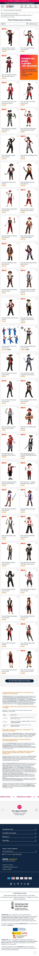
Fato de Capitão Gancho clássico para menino (9, 482)
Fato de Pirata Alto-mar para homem (28, 617)
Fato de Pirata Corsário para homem (8, 590)
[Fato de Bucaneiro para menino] (10, 525)
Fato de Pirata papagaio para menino (9, 129)
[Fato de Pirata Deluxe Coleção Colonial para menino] (29, 307)
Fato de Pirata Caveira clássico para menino (27, 209)
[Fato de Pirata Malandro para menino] (10, 389)
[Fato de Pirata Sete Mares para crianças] (10, 279)
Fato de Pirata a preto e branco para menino (9, 427)
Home (2, 13)
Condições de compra (7, 897)
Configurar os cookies (32, 897)
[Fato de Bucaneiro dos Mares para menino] (29, 225)
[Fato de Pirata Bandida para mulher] (29, 632)
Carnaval (4, 745)
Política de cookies (22, 895)
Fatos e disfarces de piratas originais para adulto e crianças (16, 15)
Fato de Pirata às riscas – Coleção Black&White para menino (28, 455)
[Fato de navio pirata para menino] (29, 416)
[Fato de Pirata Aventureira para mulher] (10, 659)
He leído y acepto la (13, 854)
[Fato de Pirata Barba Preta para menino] (29, 252)
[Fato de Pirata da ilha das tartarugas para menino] (29, 118)
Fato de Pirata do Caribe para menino (28, 102)
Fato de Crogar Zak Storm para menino (28, 347)
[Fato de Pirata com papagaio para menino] (10, 443)
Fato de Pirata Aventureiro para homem (9, 617)
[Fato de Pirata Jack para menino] (29, 498)
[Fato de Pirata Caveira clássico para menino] (29, 198)
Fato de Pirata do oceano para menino (9, 374)
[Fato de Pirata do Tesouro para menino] (10, 225)
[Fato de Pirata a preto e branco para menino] (10, 416)
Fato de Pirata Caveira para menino (10, 318)
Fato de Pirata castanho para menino (9, 509)
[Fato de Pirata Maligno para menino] (29, 145)
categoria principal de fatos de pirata (25, 703)
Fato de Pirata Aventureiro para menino (9, 209)
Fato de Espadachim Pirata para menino (29, 400)
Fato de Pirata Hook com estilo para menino (9, 102)
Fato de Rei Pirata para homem (9, 643)
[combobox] (19, 10)
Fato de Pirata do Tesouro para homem (28, 590)
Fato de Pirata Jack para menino (28, 509)
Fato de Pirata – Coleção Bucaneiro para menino (28, 482)
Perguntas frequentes (19, 897)
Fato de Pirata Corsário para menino (8, 156)
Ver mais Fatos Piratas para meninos (19, 680)
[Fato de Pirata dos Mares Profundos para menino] (29, 552)
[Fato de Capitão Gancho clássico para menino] (10, 471)
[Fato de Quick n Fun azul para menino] (10, 336)
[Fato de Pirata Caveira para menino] (10, 307)
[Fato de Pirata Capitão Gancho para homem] (29, 659)
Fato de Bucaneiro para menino (9, 536)
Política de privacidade (10, 895)
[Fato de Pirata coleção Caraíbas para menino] (10, 37)
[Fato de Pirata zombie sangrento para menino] (29, 363)
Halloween (9, 745)
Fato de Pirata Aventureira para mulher (9, 670)
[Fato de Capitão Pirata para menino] (29, 37)
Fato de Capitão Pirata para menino (27, 48)
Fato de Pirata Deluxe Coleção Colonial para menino (27, 319)
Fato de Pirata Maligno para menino (29, 156)
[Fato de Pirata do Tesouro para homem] (29, 579)
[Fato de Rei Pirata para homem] (10, 632)
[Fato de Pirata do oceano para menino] (10, 363)
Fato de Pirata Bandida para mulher (27, 643)
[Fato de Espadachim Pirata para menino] (29, 389)
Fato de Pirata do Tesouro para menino (9, 236)
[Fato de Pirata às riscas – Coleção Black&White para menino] (29, 443)
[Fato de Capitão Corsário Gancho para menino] (10, 64)
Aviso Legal (31, 895)
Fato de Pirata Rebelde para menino (27, 536)
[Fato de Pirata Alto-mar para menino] (29, 172)
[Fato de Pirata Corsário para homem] (10, 579)
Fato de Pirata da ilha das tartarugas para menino (28, 129)
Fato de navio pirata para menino (28, 427)
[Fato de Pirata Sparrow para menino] (10, 552)
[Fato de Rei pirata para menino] (10, 172)
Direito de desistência (19, 899)
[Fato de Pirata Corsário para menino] (10, 145)
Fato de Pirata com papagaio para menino (9, 454)
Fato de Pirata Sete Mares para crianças (9, 290)
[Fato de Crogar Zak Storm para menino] (29, 336)
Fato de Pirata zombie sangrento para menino (27, 374)
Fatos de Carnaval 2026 (11, 13)
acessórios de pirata (15, 722)
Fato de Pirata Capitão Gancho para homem (27, 670)
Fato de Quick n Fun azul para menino (9, 347)
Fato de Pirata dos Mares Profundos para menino (28, 563)
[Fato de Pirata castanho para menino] (10, 498)
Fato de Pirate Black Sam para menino (9, 263)
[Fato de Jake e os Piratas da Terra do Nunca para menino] (29, 279)
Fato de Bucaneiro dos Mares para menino (27, 236)
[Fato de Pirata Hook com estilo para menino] (10, 91)
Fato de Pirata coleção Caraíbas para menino (8, 48)
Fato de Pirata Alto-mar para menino (28, 183)
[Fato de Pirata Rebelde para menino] (29, 525)
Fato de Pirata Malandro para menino (9, 400)
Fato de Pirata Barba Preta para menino (28, 263)
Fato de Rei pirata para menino (9, 183)
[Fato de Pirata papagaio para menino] (10, 118)
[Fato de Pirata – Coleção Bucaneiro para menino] (29, 471)
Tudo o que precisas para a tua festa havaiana (19, 3)
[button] (35, 6)
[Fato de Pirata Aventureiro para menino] (10, 198)
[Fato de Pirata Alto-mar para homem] (29, 606)
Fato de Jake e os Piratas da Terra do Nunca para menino (28, 291)
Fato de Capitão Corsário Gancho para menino (9, 75)
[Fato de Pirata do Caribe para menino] (29, 91)
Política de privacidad (17, 854)
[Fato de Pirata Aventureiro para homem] (10, 606)
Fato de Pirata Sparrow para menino (8, 563)
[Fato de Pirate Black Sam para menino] (10, 252)
